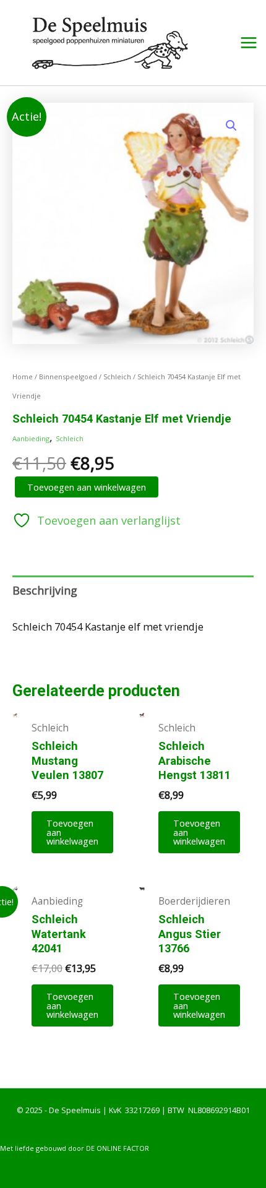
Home (22, 376)
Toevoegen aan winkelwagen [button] (72, 832)
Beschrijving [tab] (44, 590)
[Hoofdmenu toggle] (248, 42)
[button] (231, 125)
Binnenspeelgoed (68, 376)
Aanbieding (30, 438)
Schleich (117, 376)
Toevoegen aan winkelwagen (86, 487)
